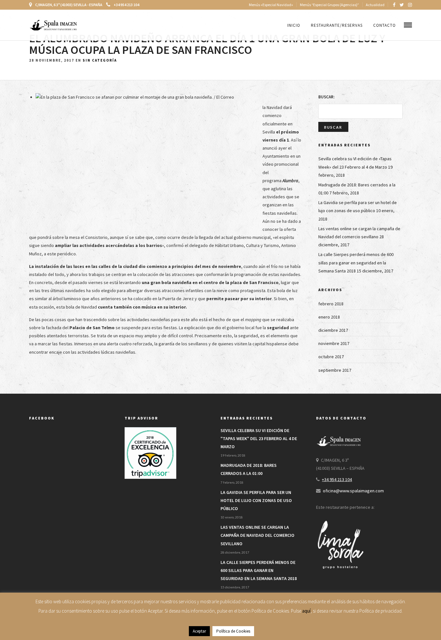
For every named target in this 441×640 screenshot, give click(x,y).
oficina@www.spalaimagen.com (353, 491)
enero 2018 (329, 317)
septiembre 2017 (334, 370)
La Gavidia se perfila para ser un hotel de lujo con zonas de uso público (256, 500)
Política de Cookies (233, 631)
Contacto (384, 25)
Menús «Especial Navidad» (271, 4)
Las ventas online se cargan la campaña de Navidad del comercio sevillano (257, 535)
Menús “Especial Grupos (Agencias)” (329, 4)
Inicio (293, 25)
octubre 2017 (331, 356)
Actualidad (375, 4)
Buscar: (326, 97)
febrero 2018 (331, 304)
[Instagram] (410, 5)
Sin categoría (100, 60)
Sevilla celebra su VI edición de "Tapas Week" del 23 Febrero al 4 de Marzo (259, 438)
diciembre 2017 (333, 330)
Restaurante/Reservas (337, 25)
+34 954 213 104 (126, 4)
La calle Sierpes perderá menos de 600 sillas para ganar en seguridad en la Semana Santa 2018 (356, 262)
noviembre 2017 (333, 343)
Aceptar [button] (199, 631)
